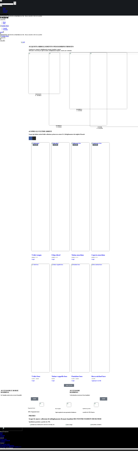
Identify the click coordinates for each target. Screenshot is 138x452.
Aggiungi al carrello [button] (96, 380)
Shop (4, 23)
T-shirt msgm (36, 255)
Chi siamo (5, 29)
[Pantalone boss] (80, 318)
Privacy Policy (3, 439)
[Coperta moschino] (100, 197)
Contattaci (2, 441)
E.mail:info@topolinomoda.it (7, 445)
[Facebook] (1, 18)
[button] (30, 425)
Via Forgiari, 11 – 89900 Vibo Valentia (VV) (10, 446)
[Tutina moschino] (80, 197)
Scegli (33, 259)
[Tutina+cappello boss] (60, 318)
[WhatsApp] (6, 18)
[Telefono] (4, 18)
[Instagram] (7, 18)
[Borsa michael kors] (100, 318)
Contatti (5, 28)
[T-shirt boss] (40, 318)
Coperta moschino (98, 255)
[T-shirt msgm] (40, 197)
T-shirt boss (36, 376)
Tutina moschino (78, 255)
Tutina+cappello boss (59, 376)
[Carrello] (0, 33)
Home (4, 22)
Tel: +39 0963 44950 (5, 444)
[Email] (2, 18)
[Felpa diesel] (60, 197)
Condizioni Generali (5, 440)
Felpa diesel (56, 255)
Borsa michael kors (98, 376)
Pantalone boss (77, 376)
